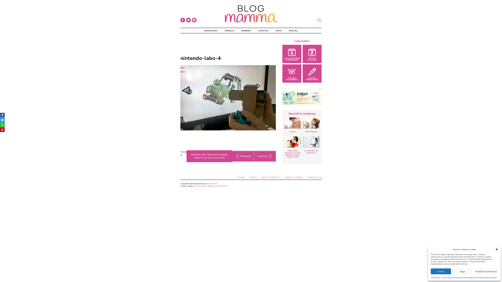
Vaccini (293, 131)
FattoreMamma (211, 184)
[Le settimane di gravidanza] (311, 142)
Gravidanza (210, 31)
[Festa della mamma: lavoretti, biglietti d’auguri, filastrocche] (292, 142)
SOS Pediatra (311, 131)
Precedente (245, 156)
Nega (462, 271)
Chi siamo (241, 177)
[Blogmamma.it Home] (251, 13)
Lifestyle (263, 31)
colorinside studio (200, 186)
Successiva (262, 156)
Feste (279, 31)
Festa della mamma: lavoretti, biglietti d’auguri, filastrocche (293, 153)
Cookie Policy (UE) (314, 177)
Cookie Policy (436, 277)
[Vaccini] (292, 123)
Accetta (440, 271)
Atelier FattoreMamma (219, 186)
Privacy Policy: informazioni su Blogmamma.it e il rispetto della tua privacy (469, 277)
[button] (496, 249)
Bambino (246, 31)
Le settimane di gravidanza (311, 151)
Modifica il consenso (294, 177)
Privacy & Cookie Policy (271, 177)
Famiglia (229, 31)
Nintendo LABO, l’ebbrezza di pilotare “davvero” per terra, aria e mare (209, 156)
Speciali (293, 31)
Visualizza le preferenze (486, 271)
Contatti (253, 177)
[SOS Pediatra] (311, 123)
